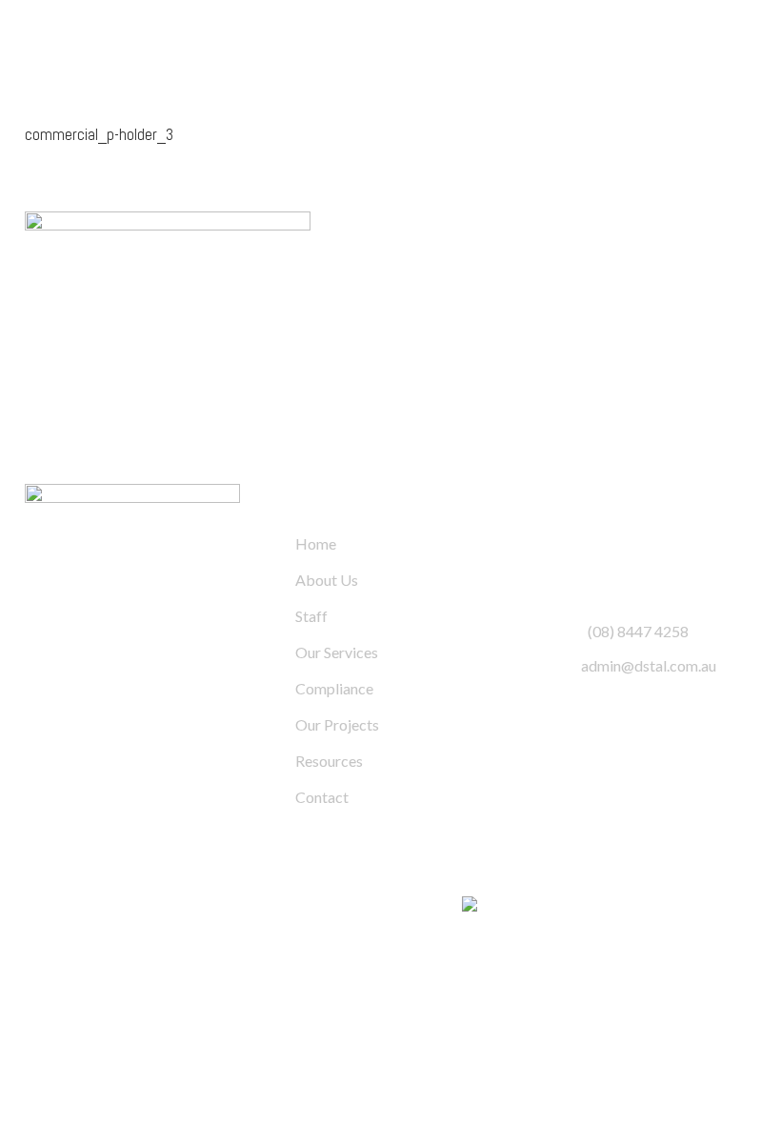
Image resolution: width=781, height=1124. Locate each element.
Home (315, 543)
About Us (326, 580)
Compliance (334, 688)
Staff (311, 616)
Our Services (336, 652)
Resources (329, 761)
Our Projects (337, 724)
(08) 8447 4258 (638, 631)
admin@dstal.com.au (648, 665)
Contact (322, 797)
